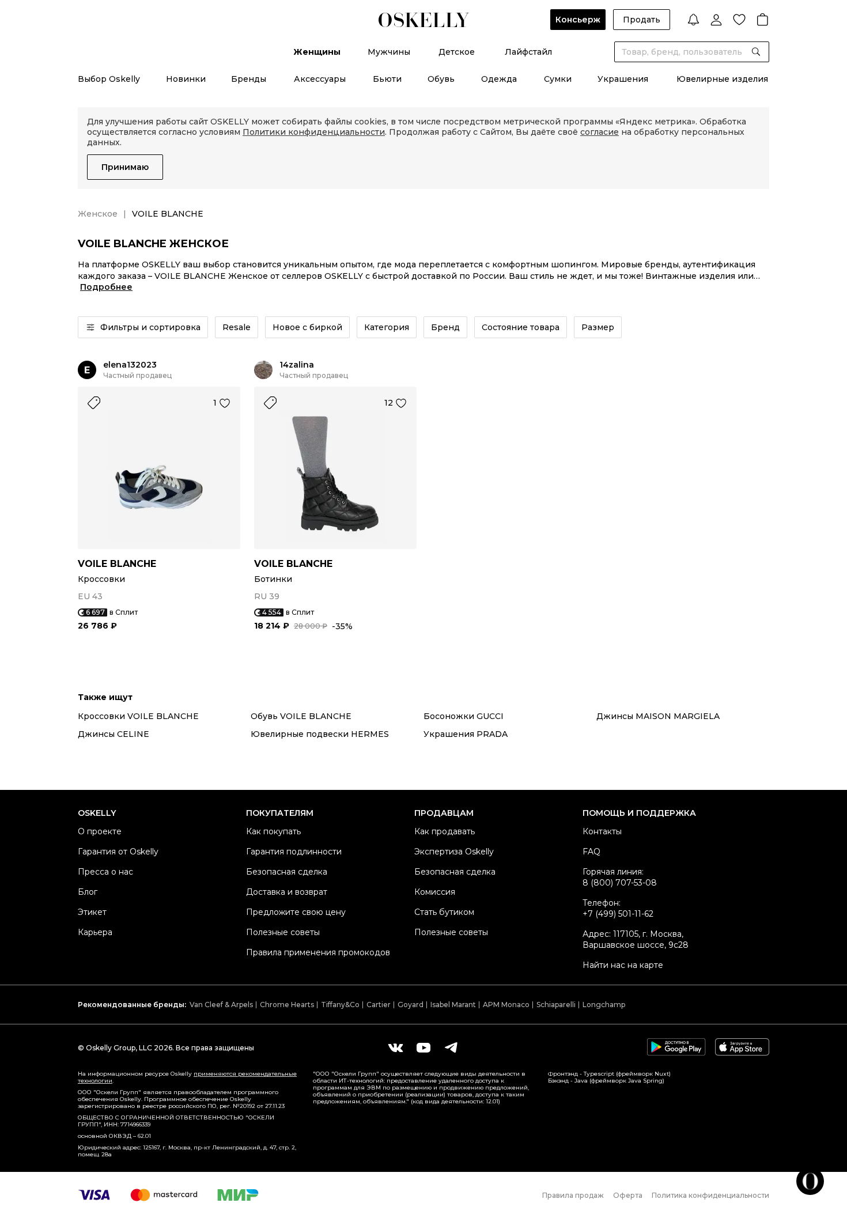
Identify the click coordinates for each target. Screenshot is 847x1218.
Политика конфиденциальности (710, 1195)
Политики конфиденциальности (314, 132)
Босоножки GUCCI (463, 716)
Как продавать (444, 831)
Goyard (410, 1004)
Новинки (186, 79)
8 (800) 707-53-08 (620, 882)
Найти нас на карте (623, 965)
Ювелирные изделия (722, 79)
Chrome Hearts (287, 1004)
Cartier (378, 1004)
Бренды (248, 79)
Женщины (317, 52)
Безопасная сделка (286, 872)
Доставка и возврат (286, 892)
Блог (87, 892)
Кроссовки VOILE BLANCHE (138, 716)
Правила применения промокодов (318, 952)
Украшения (623, 79)
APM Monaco (506, 1004)
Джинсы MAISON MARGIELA (658, 716)
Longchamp (604, 1004)
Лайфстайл (528, 52)
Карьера (95, 932)
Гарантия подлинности (294, 851)
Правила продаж (573, 1195)
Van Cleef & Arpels (221, 1004)
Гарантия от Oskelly (118, 851)
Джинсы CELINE (113, 734)
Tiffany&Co (340, 1004)
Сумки (558, 79)
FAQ (591, 851)
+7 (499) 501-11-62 (618, 914)
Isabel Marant (453, 1004)
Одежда (499, 79)
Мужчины (389, 52)
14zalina (296, 365)
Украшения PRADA (465, 734)
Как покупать (273, 831)
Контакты (602, 831)
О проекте (100, 831)
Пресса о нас (105, 872)
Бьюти (387, 79)
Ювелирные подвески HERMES (320, 734)
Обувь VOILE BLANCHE (301, 716)
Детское (456, 52)
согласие (599, 132)
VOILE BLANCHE (117, 563)
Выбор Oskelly (109, 79)
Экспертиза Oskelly (454, 851)
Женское (98, 214)
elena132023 (130, 365)
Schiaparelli (556, 1004)
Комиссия (434, 892)
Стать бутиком (444, 912)
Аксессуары (320, 79)
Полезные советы (283, 932)
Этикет (92, 912)
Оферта (627, 1195)
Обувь (441, 79)
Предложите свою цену (296, 912)
